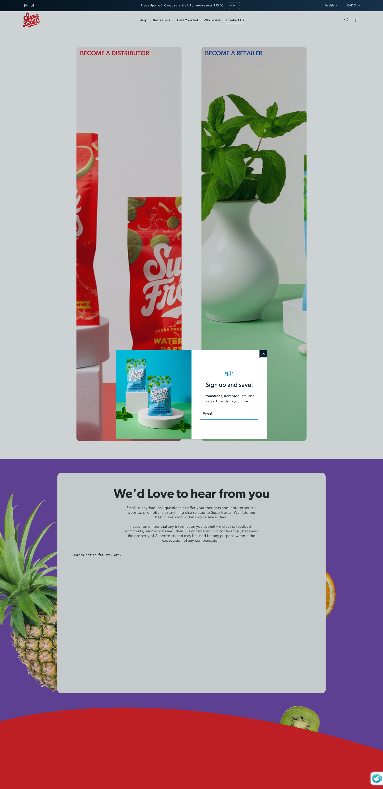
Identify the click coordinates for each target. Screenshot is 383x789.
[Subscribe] (254, 414)
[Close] (263, 353)
